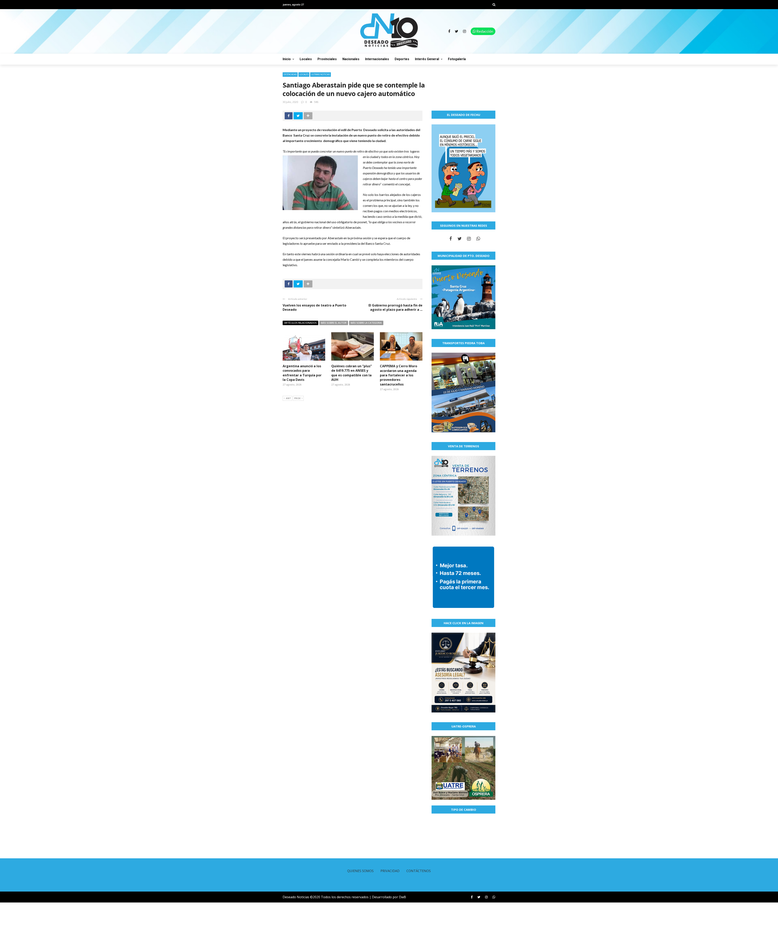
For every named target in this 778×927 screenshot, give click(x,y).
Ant (288, 398)
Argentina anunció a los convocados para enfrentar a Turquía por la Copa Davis (302, 373)
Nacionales (350, 59)
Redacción (484, 31)
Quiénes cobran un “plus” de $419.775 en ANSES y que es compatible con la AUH (351, 373)
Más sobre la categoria (366, 323)
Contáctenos (418, 871)
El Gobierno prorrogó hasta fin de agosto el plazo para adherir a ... (395, 307)
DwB (402, 897)
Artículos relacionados (300, 323)
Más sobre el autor (333, 323)
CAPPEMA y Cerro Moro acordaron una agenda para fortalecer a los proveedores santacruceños (398, 375)
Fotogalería (457, 59)
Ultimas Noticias (320, 74)
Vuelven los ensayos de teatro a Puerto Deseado (314, 307)
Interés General (427, 59)
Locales (306, 59)
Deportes (402, 59)
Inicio (287, 59)
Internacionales (377, 59)
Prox (297, 398)
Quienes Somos (360, 871)
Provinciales (327, 59)
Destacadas (290, 74)
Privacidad (390, 871)
